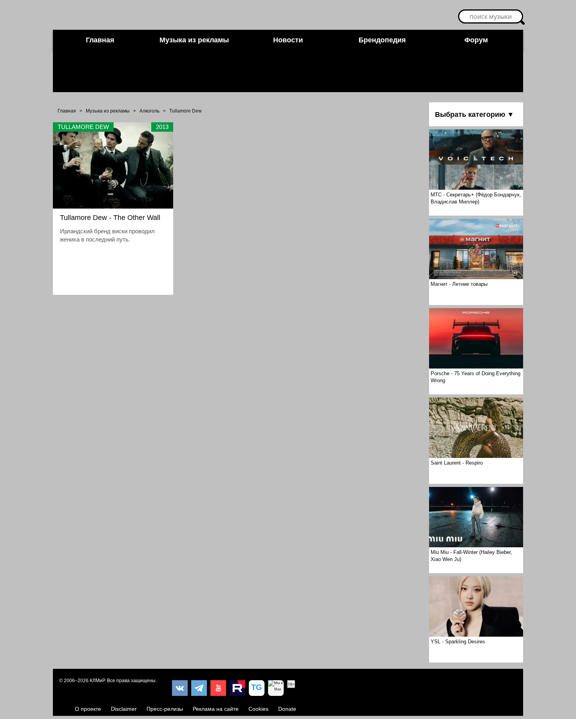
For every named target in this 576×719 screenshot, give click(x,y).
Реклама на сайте (216, 709)
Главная (100, 40)
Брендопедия (382, 40)
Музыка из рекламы (194, 40)
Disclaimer (124, 709)
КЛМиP (97, 680)
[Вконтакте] (180, 688)
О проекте (88, 709)
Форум (476, 40)
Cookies (258, 709)
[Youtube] (218, 688)
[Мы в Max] (276, 688)
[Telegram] (199, 688)
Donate (287, 709)
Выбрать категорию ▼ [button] (474, 114)
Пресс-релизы (165, 709)
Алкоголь (149, 111)
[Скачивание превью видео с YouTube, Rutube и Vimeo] (256, 688)
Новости (288, 40)
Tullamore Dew (185, 111)
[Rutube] (237, 688)
